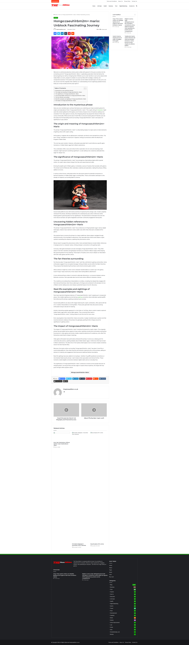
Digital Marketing (123, 6)
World (110, 572)
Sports (111, 606)
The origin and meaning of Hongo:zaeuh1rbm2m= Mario (69, 92)
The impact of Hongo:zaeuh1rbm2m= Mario (65, 100)
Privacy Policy (127, 1)
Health (105, 6)
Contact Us (134, 1)
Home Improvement (115, 622)
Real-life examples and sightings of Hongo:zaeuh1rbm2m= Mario (71, 99)
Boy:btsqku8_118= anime (97, 544)
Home (94, 6)
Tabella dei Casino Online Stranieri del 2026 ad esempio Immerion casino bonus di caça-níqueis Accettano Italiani (130, 41)
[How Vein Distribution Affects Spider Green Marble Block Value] (62, 436)
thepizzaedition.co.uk (60, 29)
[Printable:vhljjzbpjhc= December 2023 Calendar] (80, 487)
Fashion (112, 591)
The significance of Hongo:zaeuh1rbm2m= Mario (67, 93)
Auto (111, 629)
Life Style (99, 6)
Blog (111, 584)
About (110, 567)
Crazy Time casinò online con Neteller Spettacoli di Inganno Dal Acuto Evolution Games (118, 22)
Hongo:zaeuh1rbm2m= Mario (80, 372)
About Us (120, 1)
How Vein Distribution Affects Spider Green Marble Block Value (62, 444)
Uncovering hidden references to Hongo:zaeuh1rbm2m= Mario (70, 95)
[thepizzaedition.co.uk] (60, 6)
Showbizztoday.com (115, 632)
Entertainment (113, 613)
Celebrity (112, 615)
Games (111, 620)
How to (60, 14)
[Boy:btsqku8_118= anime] (99, 487)
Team (110, 570)
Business (111, 6)
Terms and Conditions (112, 1)
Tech (116, 6)
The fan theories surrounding (62, 97)
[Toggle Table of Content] (84, 88)
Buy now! (111, 576)
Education (112, 596)
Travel (111, 608)
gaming (80, 297)
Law (111, 624)
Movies (112, 634)
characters (100, 110)
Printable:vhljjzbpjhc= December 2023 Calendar (79, 544)
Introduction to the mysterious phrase (64, 90)
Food (111, 610)
